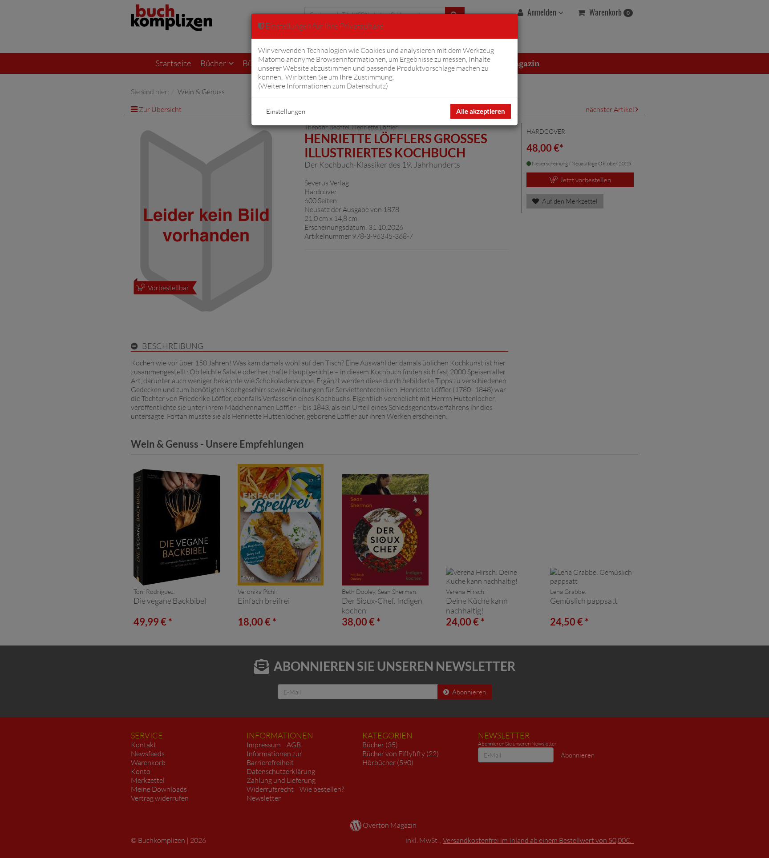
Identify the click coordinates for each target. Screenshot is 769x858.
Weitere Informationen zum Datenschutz (323, 85)
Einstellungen (285, 111)
